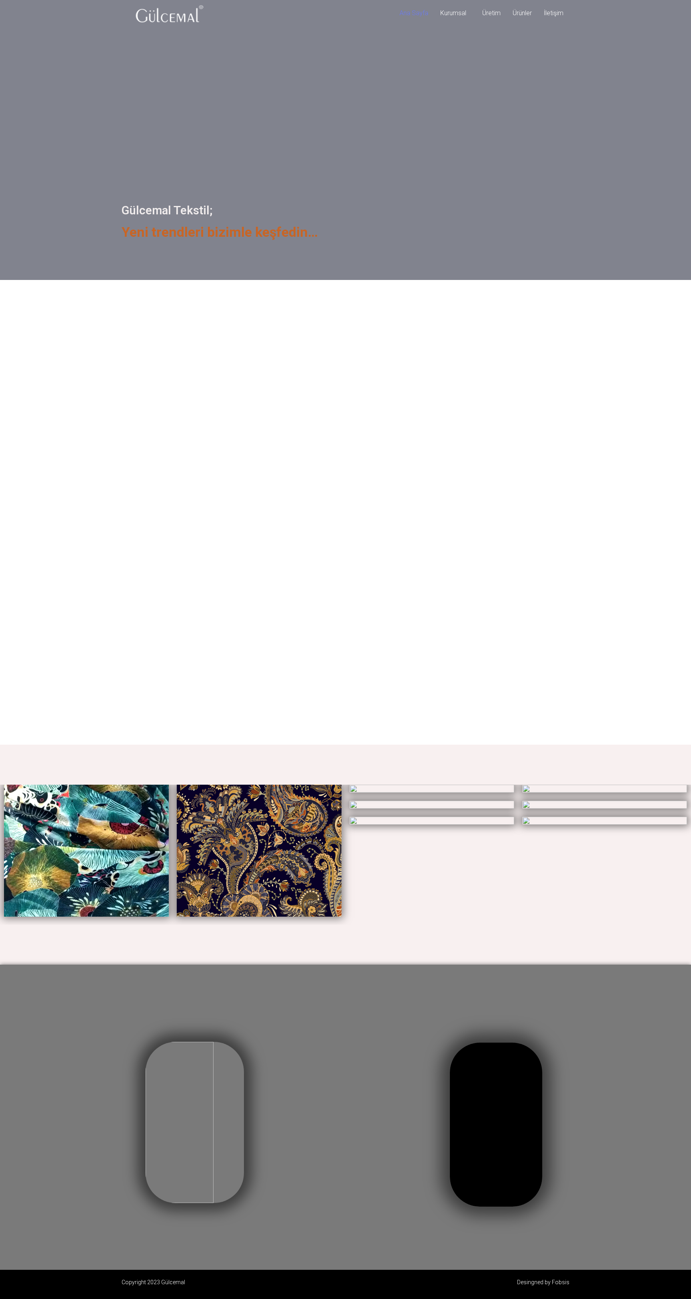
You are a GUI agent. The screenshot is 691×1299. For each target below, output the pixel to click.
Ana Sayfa (413, 13)
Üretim (491, 13)
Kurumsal (453, 13)
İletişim (553, 13)
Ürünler (522, 13)
